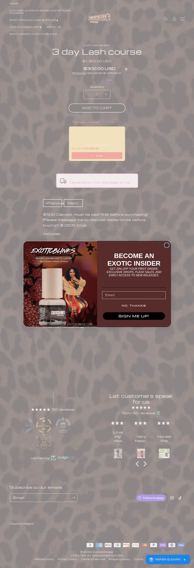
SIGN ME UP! (134, 316)
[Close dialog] (166, 245)
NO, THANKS (134, 305)
